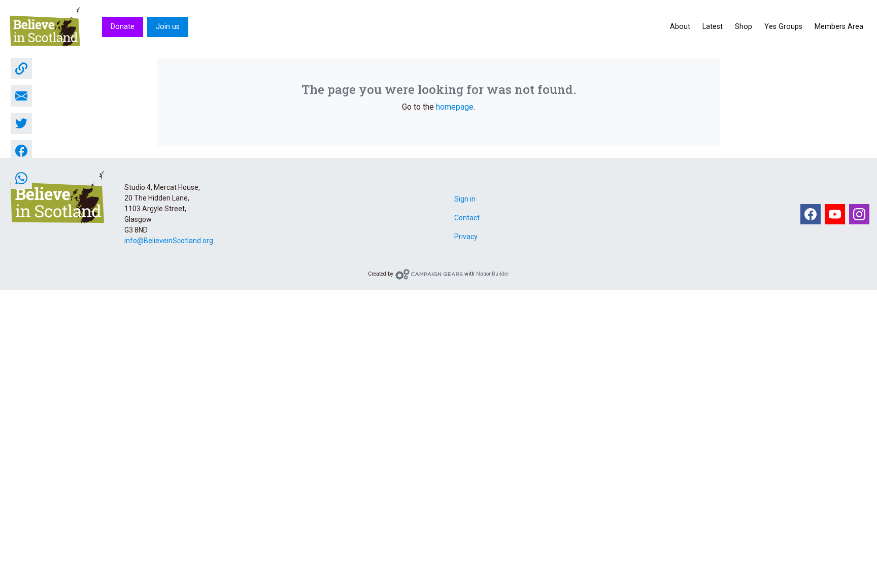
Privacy (466, 236)
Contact (467, 218)
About (680, 26)
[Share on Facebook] (21, 150)
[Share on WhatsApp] (21, 178)
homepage (455, 107)
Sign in (465, 199)
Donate (122, 26)
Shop (743, 26)
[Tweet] (21, 123)
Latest (712, 26)
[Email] (21, 96)
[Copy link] (21, 68)
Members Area (839, 26)
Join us (168, 26)
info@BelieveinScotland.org (168, 241)
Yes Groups (783, 26)
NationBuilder (492, 274)
